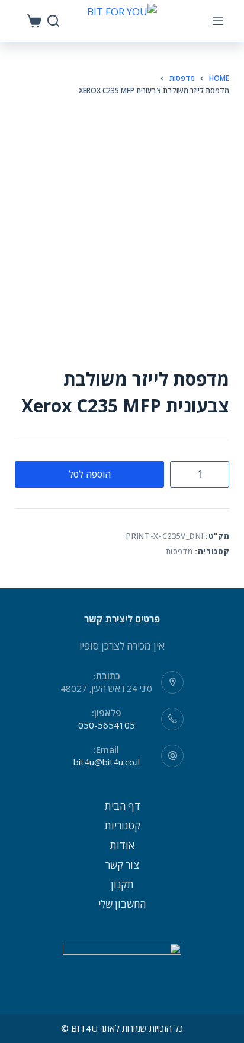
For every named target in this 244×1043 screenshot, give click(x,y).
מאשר (122, 1032)
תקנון (122, 884)
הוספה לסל (90, 474)
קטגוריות (122, 825)
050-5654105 (106, 725)
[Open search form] (53, 21)
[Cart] (34, 21)
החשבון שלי (122, 904)
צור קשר (122, 865)
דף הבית (122, 806)
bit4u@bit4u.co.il (106, 762)
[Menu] (218, 20)
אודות (122, 845)
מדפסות (179, 551)
